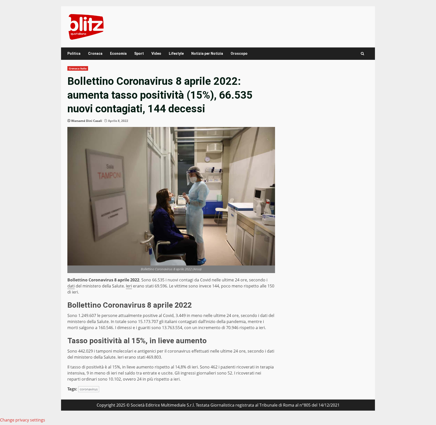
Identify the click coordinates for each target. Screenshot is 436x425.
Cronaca (95, 53)
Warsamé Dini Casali (86, 121)
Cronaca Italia (78, 68)
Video (156, 53)
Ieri (129, 286)
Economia (118, 53)
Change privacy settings (22, 420)
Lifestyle (176, 53)
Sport (139, 53)
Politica (73, 53)
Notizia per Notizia (207, 53)
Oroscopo (239, 53)
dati (71, 286)
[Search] (362, 54)
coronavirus (89, 389)
